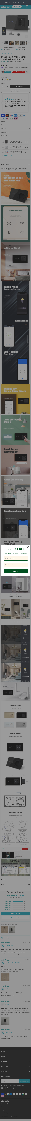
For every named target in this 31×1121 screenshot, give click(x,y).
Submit (16, 571)
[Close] (28, 547)
